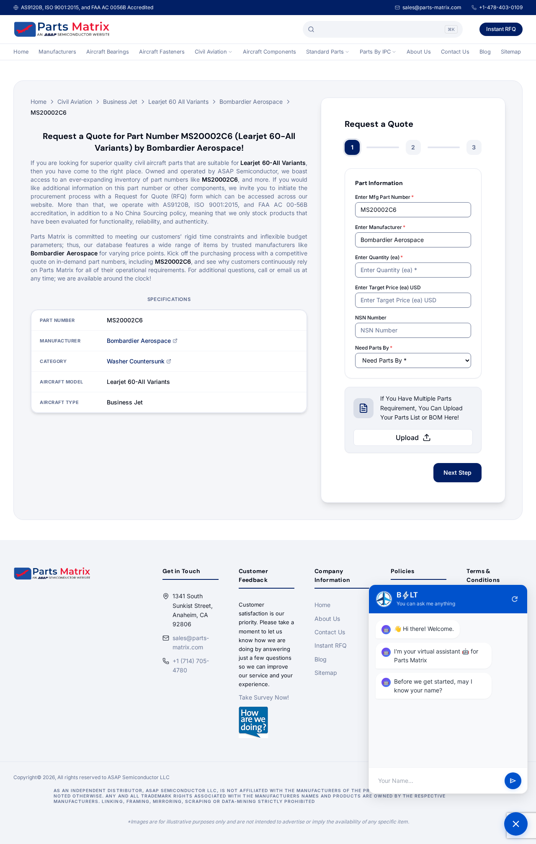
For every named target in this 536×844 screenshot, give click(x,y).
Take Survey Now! (264, 697)
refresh (514, 599)
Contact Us (455, 52)
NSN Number (371, 317)
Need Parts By (373, 348)
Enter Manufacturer (380, 227)
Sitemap (511, 52)
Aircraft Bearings (107, 52)
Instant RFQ (501, 29)
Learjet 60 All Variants (178, 101)
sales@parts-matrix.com (431, 7)
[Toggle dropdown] (230, 51)
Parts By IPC (375, 52)
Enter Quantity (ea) (379, 257)
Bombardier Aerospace (251, 101)
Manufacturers (57, 52)
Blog (485, 52)
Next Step (457, 472)
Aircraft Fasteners (162, 52)
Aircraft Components (269, 52)
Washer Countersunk (136, 361)
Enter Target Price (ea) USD (388, 287)
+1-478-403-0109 (501, 7)
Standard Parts (325, 52)
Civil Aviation (211, 52)
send (513, 780)
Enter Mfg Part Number (384, 197)
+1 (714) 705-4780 (191, 665)
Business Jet (120, 101)
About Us (419, 52)
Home (20, 52)
